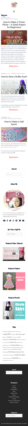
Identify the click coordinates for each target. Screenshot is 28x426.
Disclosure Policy (14, 402)
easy (4, 337)
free (13, 337)
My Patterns (4, 118)
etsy (6, 337)
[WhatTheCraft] (14, 5)
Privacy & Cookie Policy (14, 400)
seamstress (15, 349)
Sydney (25, 423)
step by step (20, 355)
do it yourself (20, 334)
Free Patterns (14, 389)
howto (17, 342)
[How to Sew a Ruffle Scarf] (14, 86)
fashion (9, 337)
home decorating (6, 342)
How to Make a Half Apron (14, 122)
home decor (22, 339)
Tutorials (6, 19)
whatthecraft (5, 360)
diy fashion (13, 334)
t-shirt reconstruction (7, 358)
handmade (12, 339)
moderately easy (13, 347)
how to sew (8, 345)
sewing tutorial (19, 352)
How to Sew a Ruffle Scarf (14, 76)
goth (16, 337)
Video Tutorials (14, 19)
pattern (18, 347)
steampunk (11, 355)
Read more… (14, 66)
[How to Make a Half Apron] (14, 134)
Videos (14, 395)
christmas (5, 331)
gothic (19, 337)
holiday (18, 339)
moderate (8, 347)
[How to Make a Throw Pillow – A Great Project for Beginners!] (14, 37)
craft (17, 331)
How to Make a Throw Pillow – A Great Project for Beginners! (14, 25)
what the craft (10, 360)
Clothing (9, 331)
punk (22, 347)
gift (14, 337)
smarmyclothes (6, 355)
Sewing (11, 352)
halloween (5, 339)
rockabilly (5, 349)
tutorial (15, 358)
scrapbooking (9, 349)
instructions (15, 345)
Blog (2, 19)
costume (13, 331)
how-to (13, 342)
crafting (19, 331)
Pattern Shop (14, 393)
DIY (9, 334)
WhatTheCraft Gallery (14, 397)
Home (14, 386)
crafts (5, 334)
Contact (14, 398)
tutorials (20, 358)
